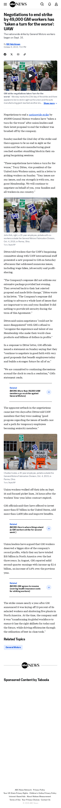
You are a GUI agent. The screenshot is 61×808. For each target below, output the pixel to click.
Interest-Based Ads (17, 796)
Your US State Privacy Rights (15, 793)
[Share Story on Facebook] (5, 54)
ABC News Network (23, 790)
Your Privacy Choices (31, 800)
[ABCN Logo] (18, 4)
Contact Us (45, 800)
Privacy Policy (39, 790)
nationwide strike (39, 114)
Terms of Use (15, 800)
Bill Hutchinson (13, 44)
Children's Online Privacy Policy (42, 793)
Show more (49, 103)
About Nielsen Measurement (39, 796)
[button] (5, 4)
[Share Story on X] (11, 54)
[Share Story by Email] (18, 54)
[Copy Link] (24, 54)
